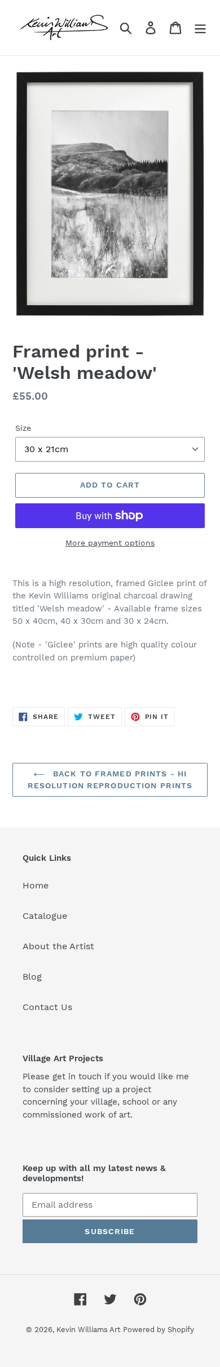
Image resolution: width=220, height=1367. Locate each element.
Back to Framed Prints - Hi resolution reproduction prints (110, 779)
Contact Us (47, 1007)
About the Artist (58, 946)
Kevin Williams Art (88, 1329)
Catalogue (45, 915)
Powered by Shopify (158, 1329)
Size (23, 427)
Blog (32, 976)
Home (36, 885)
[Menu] (200, 28)
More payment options (110, 542)
